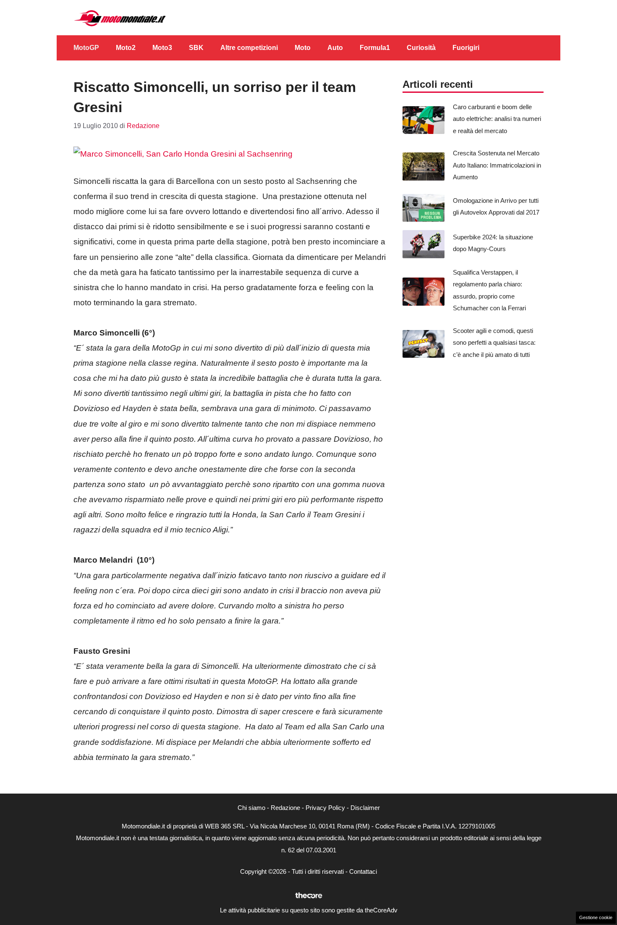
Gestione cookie (595, 917)
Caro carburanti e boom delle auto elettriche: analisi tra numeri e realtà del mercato (497, 118)
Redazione (285, 807)
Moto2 (126, 47)
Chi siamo (251, 807)
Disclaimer (365, 807)
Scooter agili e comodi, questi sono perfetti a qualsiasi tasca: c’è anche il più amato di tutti (494, 342)
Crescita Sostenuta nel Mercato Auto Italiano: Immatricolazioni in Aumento (497, 165)
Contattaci (363, 871)
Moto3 (162, 47)
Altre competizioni (249, 47)
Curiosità (421, 47)
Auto (335, 47)
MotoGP (86, 47)
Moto (303, 47)
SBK (196, 47)
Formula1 (375, 47)
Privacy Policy (325, 807)
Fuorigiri (465, 47)
